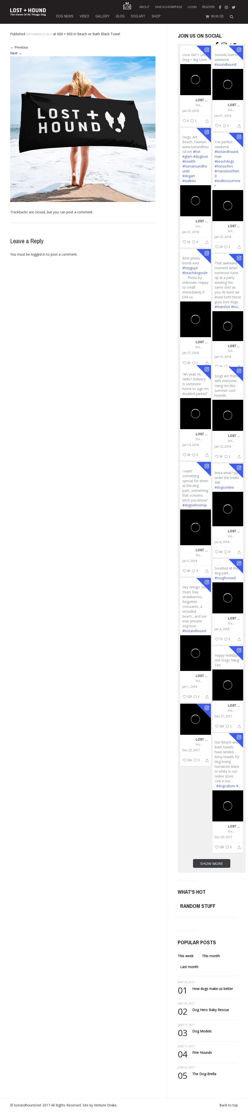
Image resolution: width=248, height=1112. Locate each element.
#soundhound (225, 64)
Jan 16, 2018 (223, 357)
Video (84, 16)
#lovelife (189, 161)
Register (208, 7)
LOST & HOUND (202, 100)
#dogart (188, 176)
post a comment (79, 212)
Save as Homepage (168, 7)
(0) (217, 16)
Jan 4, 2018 (222, 542)
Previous (19, 47)
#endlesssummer (227, 183)
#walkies (189, 180)
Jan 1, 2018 (189, 687)
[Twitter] (234, 7)
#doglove (200, 156)
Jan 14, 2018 (190, 445)
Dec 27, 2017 (223, 716)
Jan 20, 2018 (223, 237)
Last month (189, 966)
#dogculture (225, 786)
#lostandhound (194, 630)
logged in (38, 254)
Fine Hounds (195, 1053)
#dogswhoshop (194, 505)
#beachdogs (224, 161)
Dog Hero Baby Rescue (203, 1010)
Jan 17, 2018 (190, 353)
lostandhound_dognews (199, 105)
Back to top (228, 1105)
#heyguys (189, 268)
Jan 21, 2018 (223, 116)
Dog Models (195, 1031)
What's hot (192, 891)
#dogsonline (224, 487)
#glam (187, 156)
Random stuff (198, 906)
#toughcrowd (225, 578)
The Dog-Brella (197, 1074)
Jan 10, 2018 (223, 447)
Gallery (102, 16)
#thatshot (222, 306)
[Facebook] (220, 7)
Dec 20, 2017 (223, 837)
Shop (156, 16)
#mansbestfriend (227, 173)
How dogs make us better (205, 989)
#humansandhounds (194, 168)
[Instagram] (227, 7)
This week (186, 955)
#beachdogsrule (195, 272)
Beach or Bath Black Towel (98, 34)
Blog (120, 16)
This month (211, 955)
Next (16, 53)
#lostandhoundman (226, 154)
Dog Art (138, 16)
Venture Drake (105, 1105)
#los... (235, 306)
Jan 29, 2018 (190, 111)
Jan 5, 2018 (189, 561)
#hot (197, 151)
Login (192, 7)
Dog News (64, 16)
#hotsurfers (224, 166)
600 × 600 (65, 34)
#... (238, 786)
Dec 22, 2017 (191, 750)
